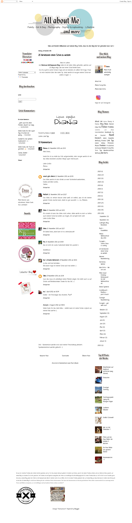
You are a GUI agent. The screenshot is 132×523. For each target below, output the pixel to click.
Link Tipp (46, 136)
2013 (99, 206)
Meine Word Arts (100, 89)
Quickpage (98, 148)
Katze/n (98, 138)
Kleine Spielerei (104, 287)
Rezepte (104, 148)
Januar (102, 341)
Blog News (104, 124)
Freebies (111, 127)
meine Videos (100, 143)
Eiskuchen (106, 378)
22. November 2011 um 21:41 (57, 148)
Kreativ (103, 141)
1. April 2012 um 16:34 (52, 292)
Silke (44, 276)
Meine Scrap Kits (100, 85)
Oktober (102, 310)
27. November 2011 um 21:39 (55, 276)
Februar (102, 338)
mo (44, 292)
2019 (99, 185)
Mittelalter (111, 143)
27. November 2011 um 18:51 (68, 260)
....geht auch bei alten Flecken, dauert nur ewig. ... (26, 125)
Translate (25, 77)
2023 (99, 171)
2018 (99, 189)
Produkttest (110, 146)
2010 (99, 345)
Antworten (46, 169)
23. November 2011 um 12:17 (55, 229)
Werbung (97, 153)
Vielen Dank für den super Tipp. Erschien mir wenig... (26, 133)
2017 (99, 192)
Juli (101, 320)
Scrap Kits (110, 148)
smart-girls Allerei (49, 176)
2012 (99, 210)
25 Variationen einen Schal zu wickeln (104, 251)
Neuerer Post (44, 356)
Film (100, 127)
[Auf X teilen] (65, 133)
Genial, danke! (22, 153)
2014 (99, 203)
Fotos (104, 126)
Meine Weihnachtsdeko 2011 (104, 236)
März (102, 334)
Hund (111, 135)
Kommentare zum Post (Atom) (69, 363)
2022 (99, 175)
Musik (97, 146)
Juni (101, 324)
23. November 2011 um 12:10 (56, 210)
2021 (99, 178)
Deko (96, 127)
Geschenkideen (99, 132)
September (103, 313)
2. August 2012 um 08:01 (57, 305)
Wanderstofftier (108, 150)
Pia (44, 242)
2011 (99, 213)
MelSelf (45, 194)
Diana (47, 133)
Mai (101, 327)
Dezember (103, 216)
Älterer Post (86, 356)
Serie (96, 150)
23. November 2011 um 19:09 (54, 242)
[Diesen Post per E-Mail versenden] (61, 133)
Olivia (44, 210)
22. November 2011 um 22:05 (64, 176)
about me (98, 81)
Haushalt (103, 135)
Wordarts (104, 153)
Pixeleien (103, 145)
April (101, 331)
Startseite (65, 356)
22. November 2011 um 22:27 (57, 194)
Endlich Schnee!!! (108, 417)
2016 (99, 196)
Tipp (101, 150)
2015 (99, 199)
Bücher (111, 124)
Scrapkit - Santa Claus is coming (104, 244)
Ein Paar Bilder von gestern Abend (107, 450)
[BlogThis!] (63, 133)
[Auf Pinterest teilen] (69, 133)
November (103, 220)
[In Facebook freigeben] (67, 133)
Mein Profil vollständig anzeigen (107, 72)
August (102, 317)
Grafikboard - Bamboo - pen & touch (104, 292)
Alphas (105, 121)
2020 (99, 182)
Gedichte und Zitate (104, 130)
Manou (45, 148)
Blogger (77, 509)
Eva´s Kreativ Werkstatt (51, 260)
